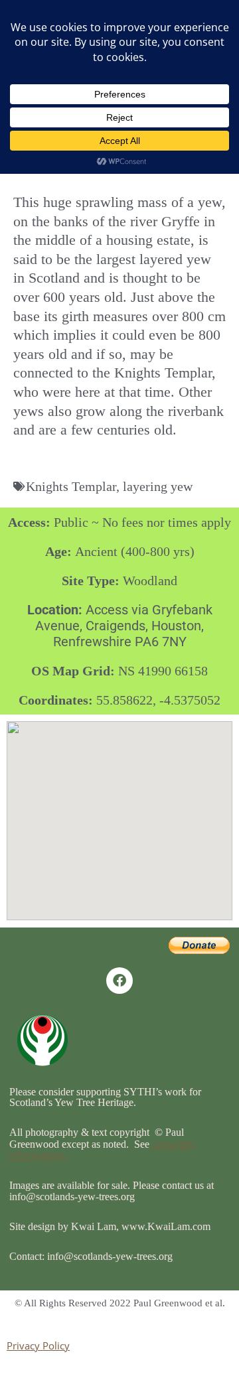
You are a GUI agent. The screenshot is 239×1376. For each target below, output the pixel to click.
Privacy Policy (38, 1345)
